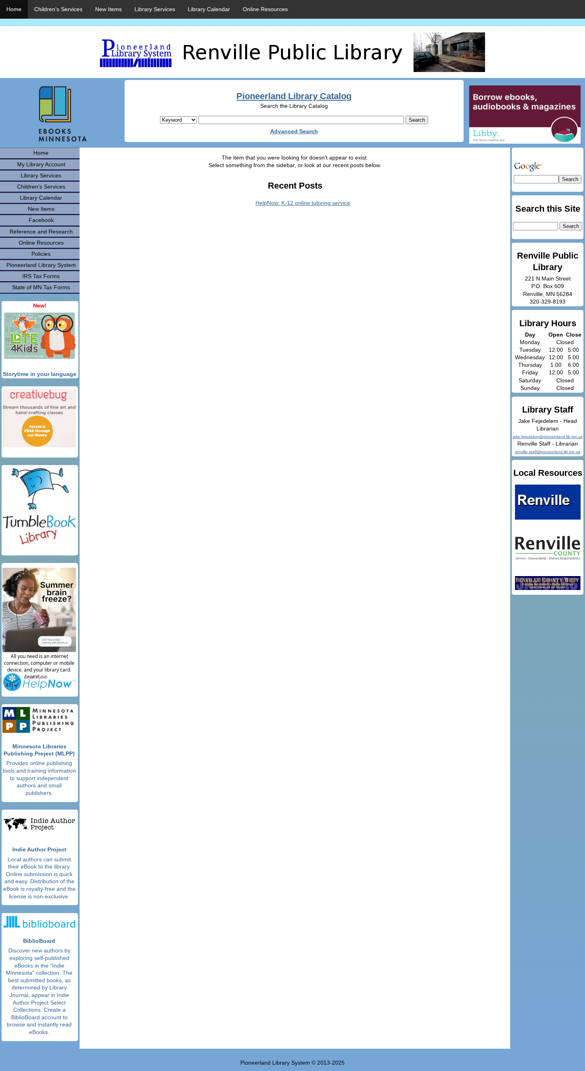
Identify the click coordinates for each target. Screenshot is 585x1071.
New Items (108, 9)
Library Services (155, 9)
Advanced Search (294, 131)
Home (13, 9)
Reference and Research (41, 231)
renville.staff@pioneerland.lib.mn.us (547, 452)
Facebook (41, 220)
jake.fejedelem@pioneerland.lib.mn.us (548, 436)
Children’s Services (58, 9)
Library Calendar (209, 9)
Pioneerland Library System (41, 265)
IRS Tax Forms (41, 276)
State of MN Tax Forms (41, 287)
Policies (41, 254)
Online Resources (265, 9)
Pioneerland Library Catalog (293, 96)
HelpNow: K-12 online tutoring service (302, 203)
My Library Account (41, 164)
